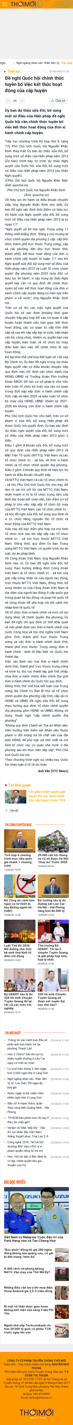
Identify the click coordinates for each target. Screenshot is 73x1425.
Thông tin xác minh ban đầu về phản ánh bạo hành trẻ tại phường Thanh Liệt (38, 1044)
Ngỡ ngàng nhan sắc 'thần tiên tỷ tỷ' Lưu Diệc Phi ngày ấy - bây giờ (38, 1083)
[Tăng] (22, 101)
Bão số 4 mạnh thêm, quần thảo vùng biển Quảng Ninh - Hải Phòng (38, 1108)
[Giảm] (8, 101)
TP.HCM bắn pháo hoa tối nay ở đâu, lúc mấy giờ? (38, 1120)
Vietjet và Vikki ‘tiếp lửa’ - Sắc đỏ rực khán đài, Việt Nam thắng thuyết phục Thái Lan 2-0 (38, 1132)
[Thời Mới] (36, 1413)
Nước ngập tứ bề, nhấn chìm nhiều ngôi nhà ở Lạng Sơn (38, 1095)
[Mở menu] (5, 4)
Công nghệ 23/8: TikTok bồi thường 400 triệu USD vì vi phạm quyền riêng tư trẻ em (38, 1146)
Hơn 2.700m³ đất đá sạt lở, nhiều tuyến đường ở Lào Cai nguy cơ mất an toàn (38, 1059)
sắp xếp (14, 810)
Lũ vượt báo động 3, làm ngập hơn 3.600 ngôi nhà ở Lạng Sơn (38, 1071)
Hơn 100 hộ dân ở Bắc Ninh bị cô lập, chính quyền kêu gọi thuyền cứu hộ (38, 1161)
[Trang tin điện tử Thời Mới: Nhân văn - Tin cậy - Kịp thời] (23, 4)
